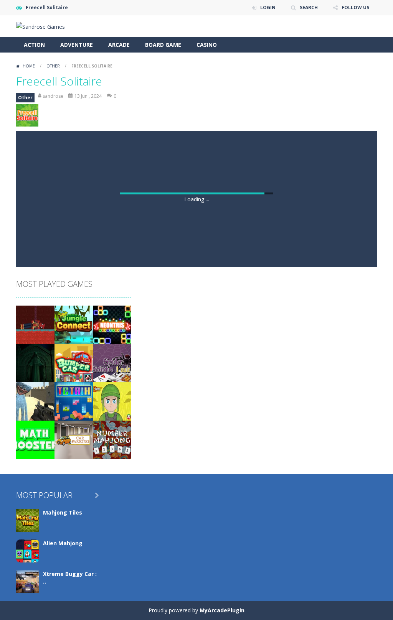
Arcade (119, 44)
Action (34, 44)
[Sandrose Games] (40, 26)
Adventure (76, 44)
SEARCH (309, 7)
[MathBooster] (35, 439)
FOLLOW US (355, 7)
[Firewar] (112, 401)
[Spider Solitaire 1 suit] (112, 362)
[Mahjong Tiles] (27, 519)
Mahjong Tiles (62, 512)
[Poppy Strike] (35, 401)
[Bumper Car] (73, 362)
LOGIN (268, 7)
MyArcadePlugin (222, 610)
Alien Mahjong (63, 543)
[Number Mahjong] (112, 439)
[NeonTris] (112, 324)
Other (53, 66)
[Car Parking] (73, 439)
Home (28, 66)
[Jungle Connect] (73, 324)
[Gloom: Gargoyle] (35, 362)
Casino (206, 44)
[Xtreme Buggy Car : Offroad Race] (27, 581)
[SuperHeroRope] (35, 324)
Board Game (163, 44)
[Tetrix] (73, 401)
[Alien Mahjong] (27, 550)
